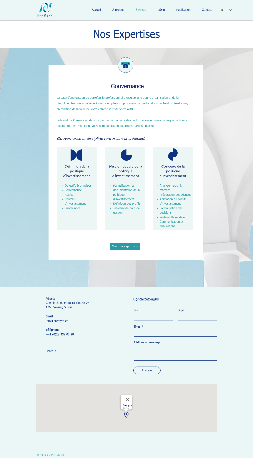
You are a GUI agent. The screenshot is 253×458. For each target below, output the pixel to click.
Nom (136, 310)
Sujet (181, 310)
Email (137, 326)
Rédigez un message (147, 342)
